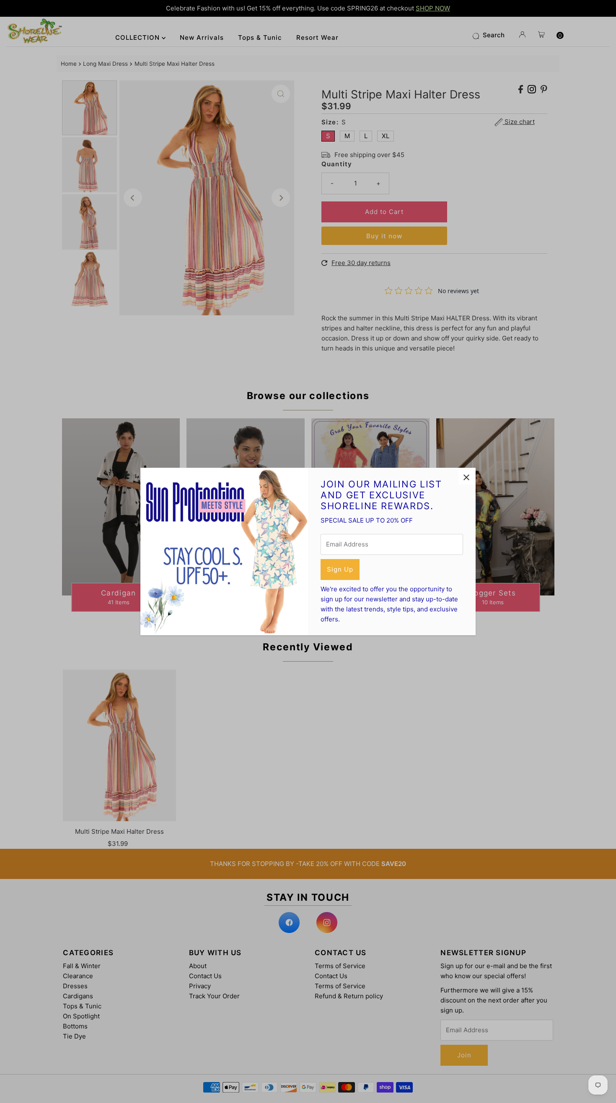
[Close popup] (466, 477)
